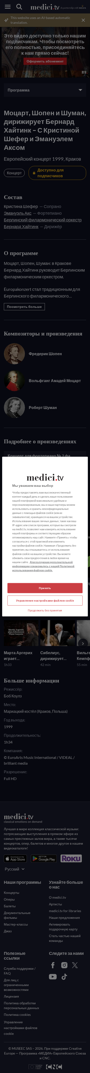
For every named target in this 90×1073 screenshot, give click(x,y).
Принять (45, 588)
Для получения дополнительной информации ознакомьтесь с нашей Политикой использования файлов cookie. (43, 566)
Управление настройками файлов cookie (45, 600)
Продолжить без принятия (45, 610)
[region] (45, 536)
